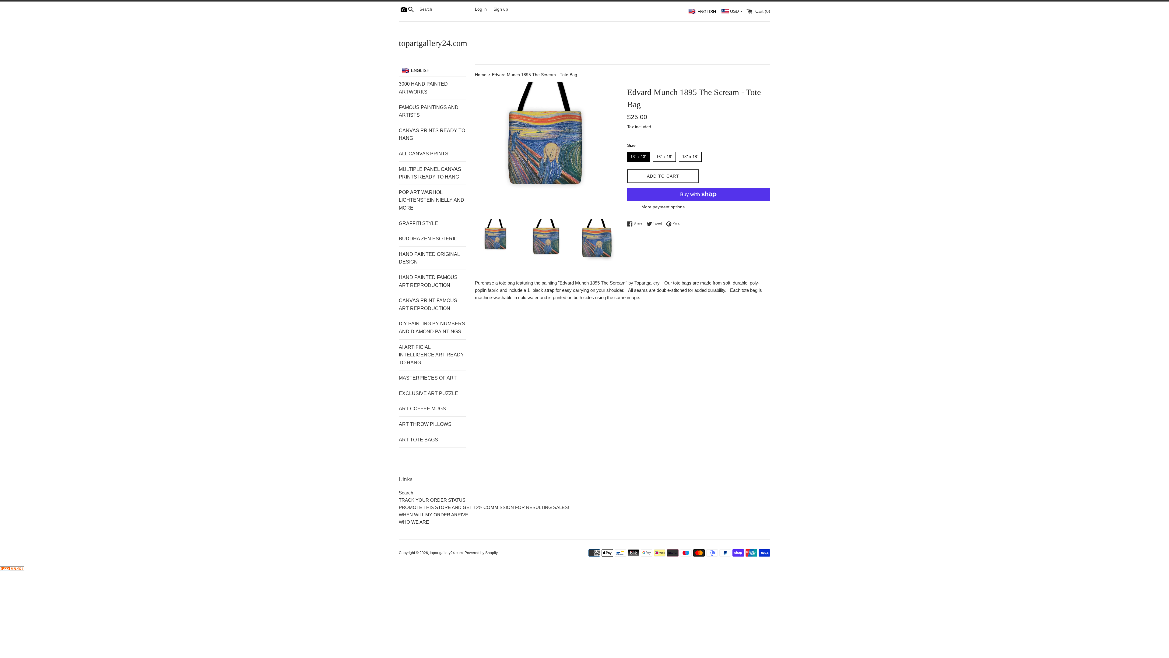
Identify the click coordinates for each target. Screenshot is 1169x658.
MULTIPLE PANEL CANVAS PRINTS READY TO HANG (430, 173)
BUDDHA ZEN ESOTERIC (428, 238)
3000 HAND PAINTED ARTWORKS (423, 87)
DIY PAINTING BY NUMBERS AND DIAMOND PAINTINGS (432, 327)
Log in (481, 9)
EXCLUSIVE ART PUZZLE (428, 393)
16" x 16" (664, 155)
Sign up (500, 9)
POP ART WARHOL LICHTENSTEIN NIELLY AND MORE (431, 200)
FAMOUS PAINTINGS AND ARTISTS (428, 111)
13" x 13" (638, 155)
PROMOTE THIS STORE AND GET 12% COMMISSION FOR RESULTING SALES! (484, 507)
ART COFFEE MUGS (422, 408)
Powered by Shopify (481, 553)
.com (433, 43)
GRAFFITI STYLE (418, 223)
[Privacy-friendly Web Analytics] (12, 569)
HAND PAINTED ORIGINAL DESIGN (429, 258)
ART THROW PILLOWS (425, 424)
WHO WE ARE (414, 522)
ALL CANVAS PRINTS (423, 153)
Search (406, 492)
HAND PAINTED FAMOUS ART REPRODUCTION (428, 281)
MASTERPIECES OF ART (428, 377)
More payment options (663, 206)
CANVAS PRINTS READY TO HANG (432, 134)
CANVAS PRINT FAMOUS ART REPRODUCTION (428, 304)
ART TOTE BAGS (418, 439)
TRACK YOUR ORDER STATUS (432, 500)
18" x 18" (690, 155)
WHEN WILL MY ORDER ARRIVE (433, 514)
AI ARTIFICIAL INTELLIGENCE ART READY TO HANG (431, 355)
